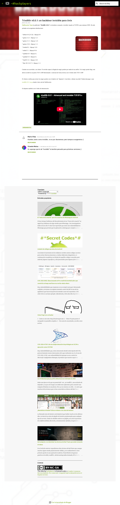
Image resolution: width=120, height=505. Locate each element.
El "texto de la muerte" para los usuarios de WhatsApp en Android (58, 217)
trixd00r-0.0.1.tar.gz (27, 82)
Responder (32, 142)
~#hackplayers (21, 3)
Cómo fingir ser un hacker (45, 315)
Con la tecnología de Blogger (61, 502)
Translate (53, 193)
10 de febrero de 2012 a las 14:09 (46, 136)
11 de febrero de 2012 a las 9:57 (48, 146)
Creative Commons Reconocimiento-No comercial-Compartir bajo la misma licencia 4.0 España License (60, 473)
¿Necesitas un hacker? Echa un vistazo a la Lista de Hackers (55, 410)
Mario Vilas (32, 137)
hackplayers (50, 471)
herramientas (27, 127)
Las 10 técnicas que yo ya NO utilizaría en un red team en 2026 (56, 378)
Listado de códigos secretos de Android (50, 249)
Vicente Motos (33, 146)
